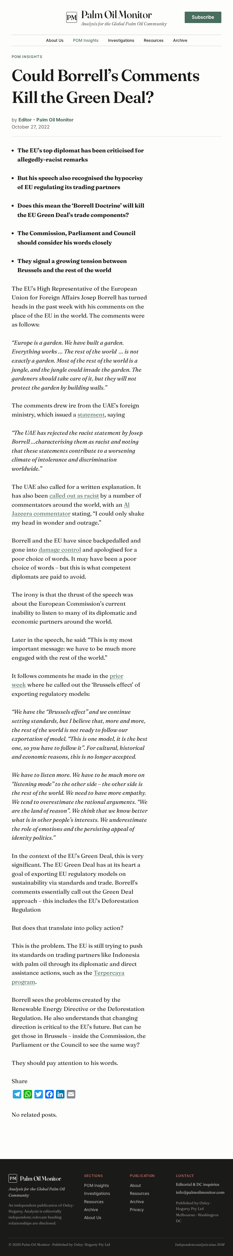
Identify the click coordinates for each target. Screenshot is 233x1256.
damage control (60, 549)
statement (91, 414)
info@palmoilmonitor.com (200, 1192)
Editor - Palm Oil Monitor (46, 120)
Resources (154, 40)
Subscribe (203, 17)
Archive (180, 40)
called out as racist (74, 495)
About (135, 1185)
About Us (55, 40)
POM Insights (86, 40)
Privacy (137, 1209)
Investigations (121, 40)
